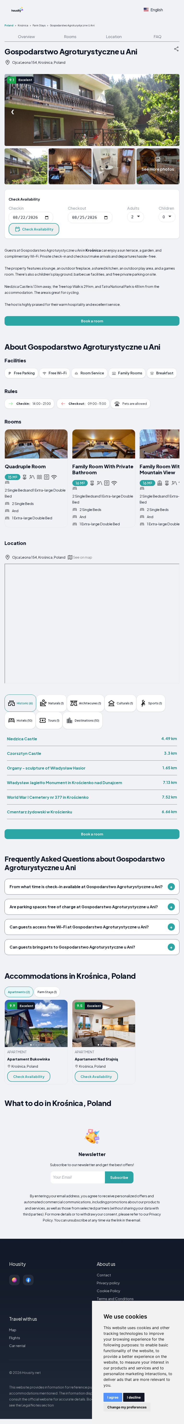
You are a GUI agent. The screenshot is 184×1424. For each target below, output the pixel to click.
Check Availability (37, 229)
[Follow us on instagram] (14, 1280)
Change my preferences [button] (127, 1407)
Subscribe (119, 1177)
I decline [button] (134, 1397)
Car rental (17, 1345)
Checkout (77, 208)
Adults (133, 208)
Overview (26, 36)
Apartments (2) (19, 992)
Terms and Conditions (115, 1298)
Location (114, 36)
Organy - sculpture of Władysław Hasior (46, 767)
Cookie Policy (108, 1290)
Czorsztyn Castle (24, 753)
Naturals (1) (56, 703)
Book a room (92, 321)
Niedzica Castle (22, 738)
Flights (14, 1337)
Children (166, 208)
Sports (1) (155, 703)
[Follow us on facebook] (28, 1280)
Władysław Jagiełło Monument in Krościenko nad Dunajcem (64, 782)
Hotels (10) (24, 720)
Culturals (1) (125, 703)
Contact (104, 1275)
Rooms (70, 36)
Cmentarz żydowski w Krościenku (39, 811)
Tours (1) (53, 720)
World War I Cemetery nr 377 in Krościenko (48, 797)
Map (12, 1329)
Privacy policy (108, 1282)
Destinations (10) (87, 720)
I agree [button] (112, 1397)
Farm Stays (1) (47, 992)
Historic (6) (25, 703)
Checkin (16, 208)
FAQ (157, 36)
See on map (82, 557)
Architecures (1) (90, 703)
